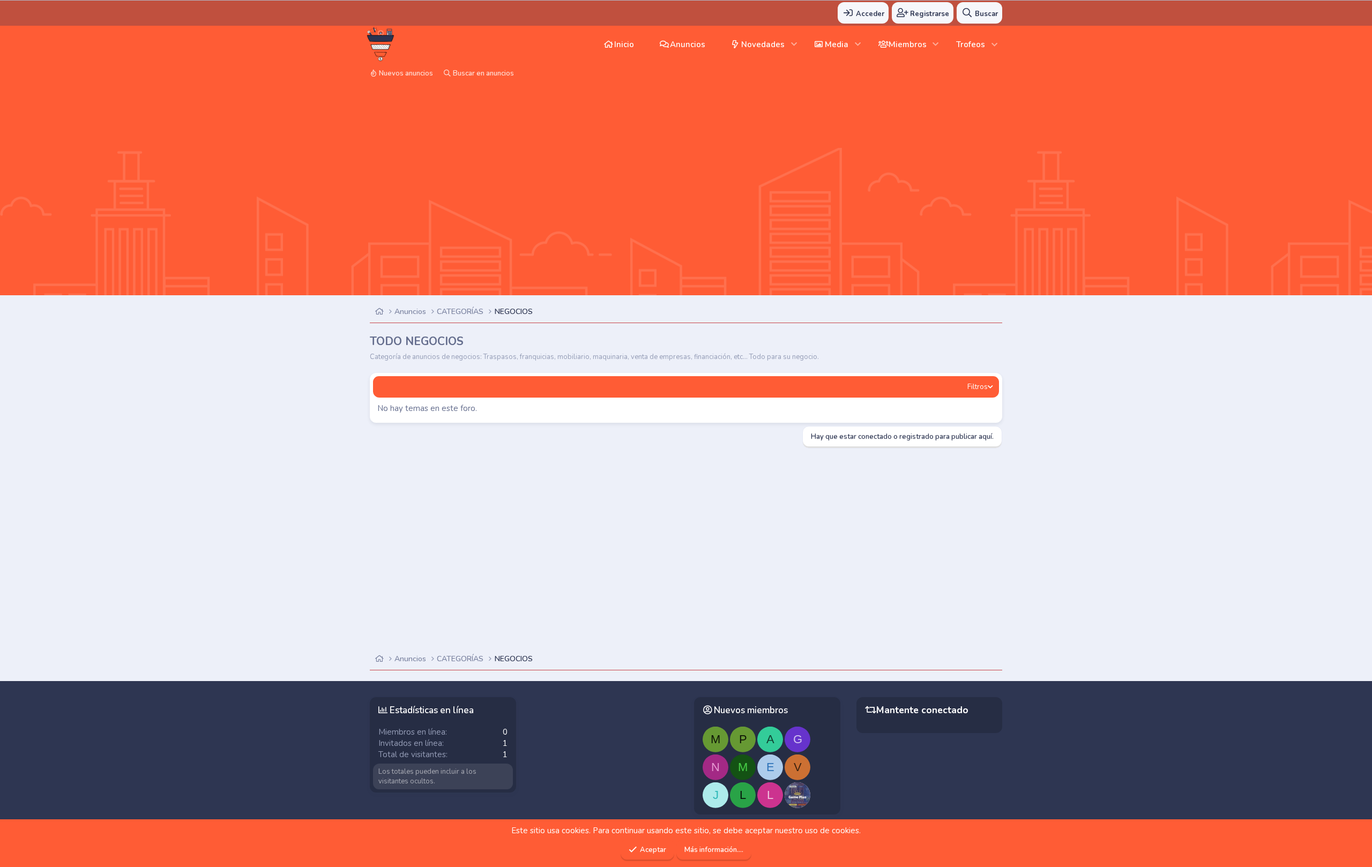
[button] (794, 44)
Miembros (908, 44)
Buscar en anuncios (483, 73)
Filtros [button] (977, 387)
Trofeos (970, 44)
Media (836, 44)
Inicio (624, 44)
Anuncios (687, 44)
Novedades (763, 44)
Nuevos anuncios (406, 73)
